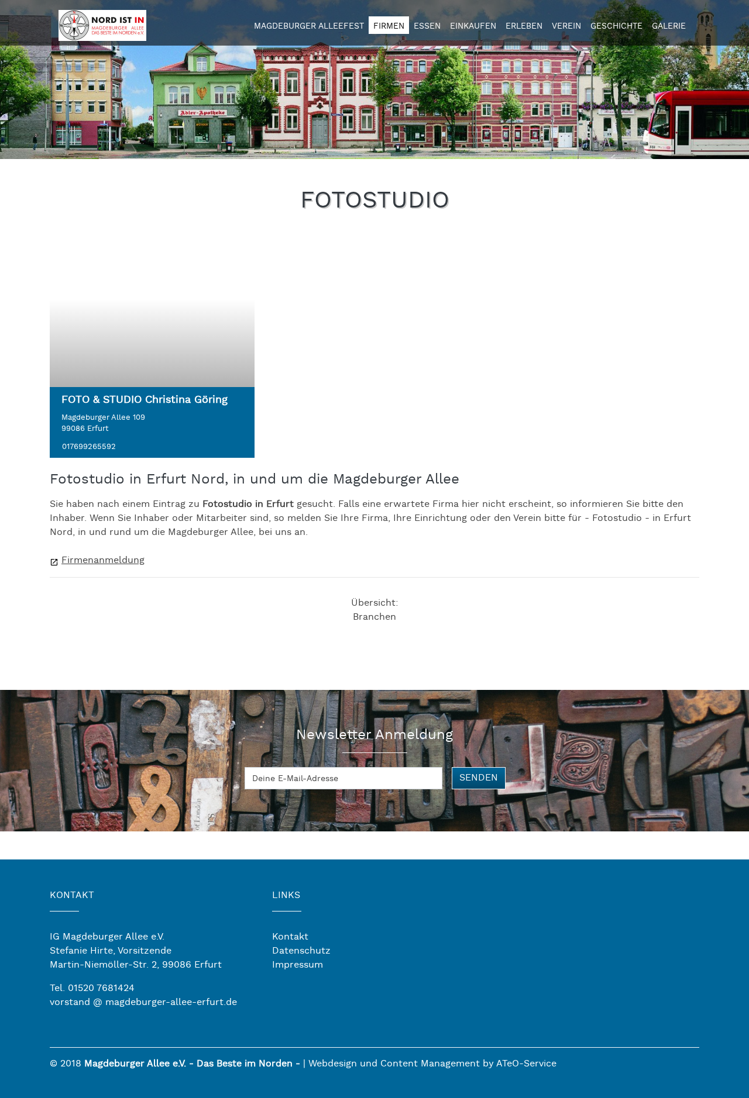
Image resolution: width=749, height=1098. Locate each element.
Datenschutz (301, 951)
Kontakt (290, 937)
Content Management (430, 1064)
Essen (427, 26)
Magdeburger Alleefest (309, 26)
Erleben (524, 26)
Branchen (374, 617)
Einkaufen (473, 26)
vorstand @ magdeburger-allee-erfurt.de (143, 1002)
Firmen (388, 26)
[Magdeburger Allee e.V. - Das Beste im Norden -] (102, 24)
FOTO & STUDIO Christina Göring (144, 399)
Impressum (297, 965)
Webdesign (332, 1064)
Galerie (669, 26)
